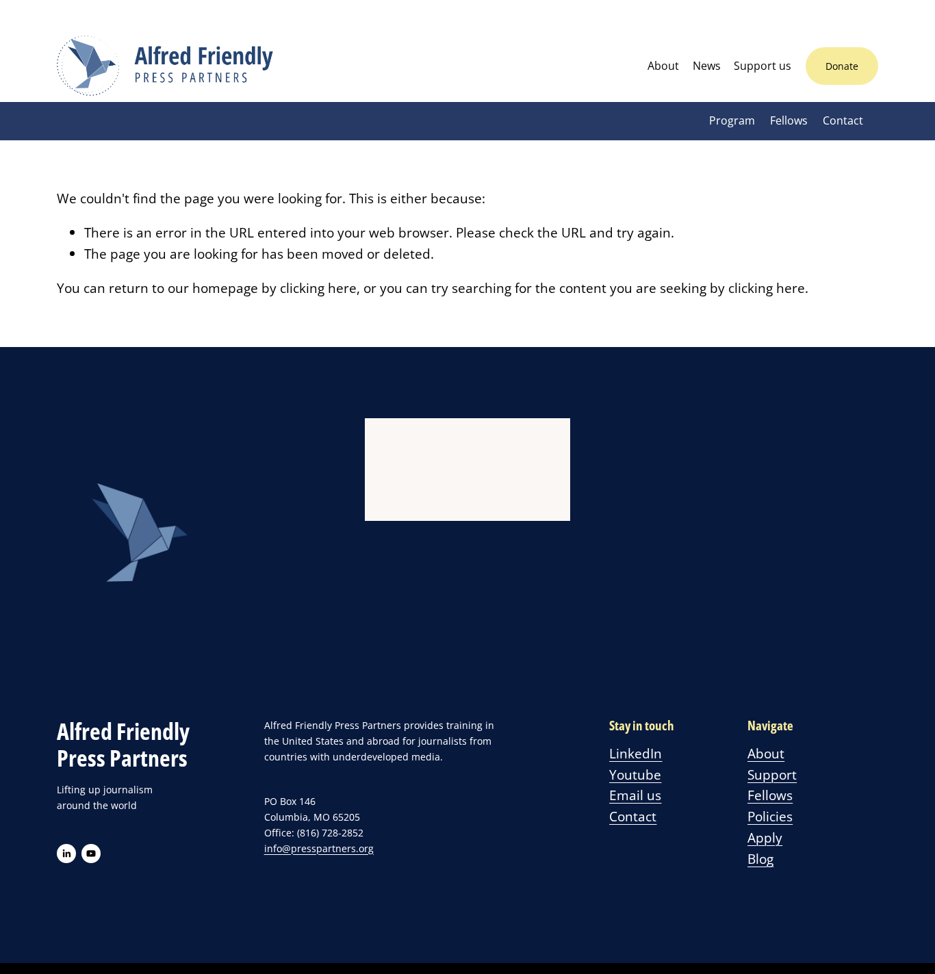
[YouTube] (91, 853)
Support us (762, 65)
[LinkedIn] (66, 853)
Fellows (789, 120)
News (707, 65)
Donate (841, 66)
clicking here (318, 288)
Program (732, 120)
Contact (843, 120)
